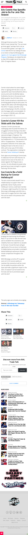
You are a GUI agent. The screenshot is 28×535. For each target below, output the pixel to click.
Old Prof (9, 38)
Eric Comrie (5, 379)
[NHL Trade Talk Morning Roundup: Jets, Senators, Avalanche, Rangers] (6, 343)
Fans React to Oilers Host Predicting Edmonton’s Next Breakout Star (15, 395)
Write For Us (15, 522)
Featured (10, 437)
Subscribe (22, 370)
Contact (24, 520)
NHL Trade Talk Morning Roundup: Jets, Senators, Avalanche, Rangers (5, 349)
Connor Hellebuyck (13, 152)
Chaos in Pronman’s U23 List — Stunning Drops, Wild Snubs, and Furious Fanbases (17, 403)
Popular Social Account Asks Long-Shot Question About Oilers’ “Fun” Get (16, 455)
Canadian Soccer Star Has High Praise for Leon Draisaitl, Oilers (17, 425)
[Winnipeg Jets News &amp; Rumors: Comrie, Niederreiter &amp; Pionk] (6, 332)
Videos (18, 520)
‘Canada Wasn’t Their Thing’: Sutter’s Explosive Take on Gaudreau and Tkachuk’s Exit (16, 418)
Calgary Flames (12, 415)
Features (22, 518)
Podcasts (13, 520)
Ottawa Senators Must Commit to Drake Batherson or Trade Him (17, 447)
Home (4, 518)
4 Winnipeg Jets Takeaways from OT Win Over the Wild (12, 304)
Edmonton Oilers (12, 392)
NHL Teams (6, 520)
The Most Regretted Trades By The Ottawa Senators (16, 439)
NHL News (10, 407)
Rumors (17, 518)
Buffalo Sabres (12, 400)
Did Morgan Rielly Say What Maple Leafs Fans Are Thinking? (17, 410)
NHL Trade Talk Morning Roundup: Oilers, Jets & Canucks (18, 336)
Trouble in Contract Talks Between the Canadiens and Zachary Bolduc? (15, 462)
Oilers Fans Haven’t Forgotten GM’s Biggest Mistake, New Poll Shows (17, 433)
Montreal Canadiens (13, 459)
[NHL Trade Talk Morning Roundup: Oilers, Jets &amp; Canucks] (18, 332)
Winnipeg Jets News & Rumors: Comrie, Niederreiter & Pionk (6, 336)
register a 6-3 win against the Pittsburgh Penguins (13, 56)
